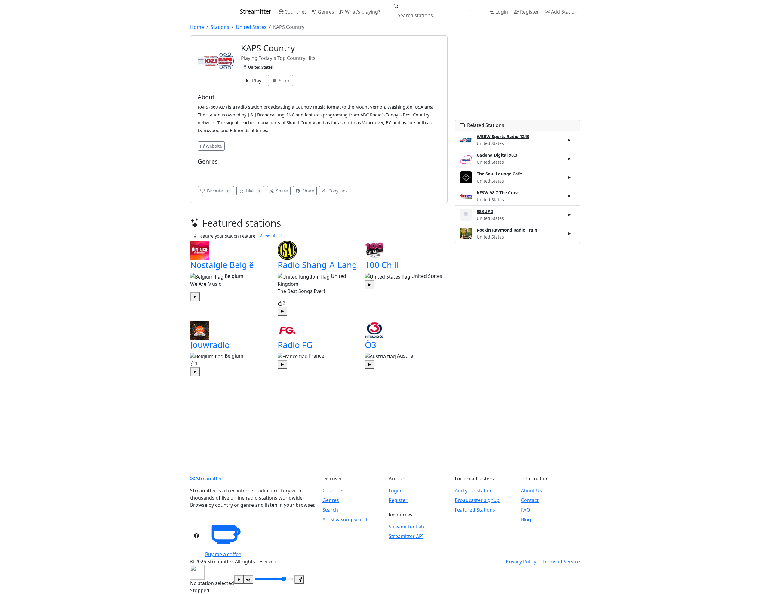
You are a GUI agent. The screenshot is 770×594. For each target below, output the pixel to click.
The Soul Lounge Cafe (499, 174)
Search (330, 509)
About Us (531, 490)
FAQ (525, 509)
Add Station (564, 11)
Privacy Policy (521, 561)
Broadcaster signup (477, 500)
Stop (283, 80)
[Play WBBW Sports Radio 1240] (570, 140)
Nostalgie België (222, 264)
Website (214, 146)
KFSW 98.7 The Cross (498, 192)
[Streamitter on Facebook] (196, 535)
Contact (530, 500)
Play (256, 80)
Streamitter (208, 478)
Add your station (474, 490)
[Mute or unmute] (248, 579)
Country (207, 170)
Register (529, 11)
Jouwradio (210, 344)
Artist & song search (345, 519)
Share (281, 191)
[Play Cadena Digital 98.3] (570, 159)
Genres (326, 11)
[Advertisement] (517, 77)
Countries (296, 11)
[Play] (239, 579)
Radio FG (295, 344)
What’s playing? (362, 11)
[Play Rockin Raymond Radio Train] (570, 233)
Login (501, 11)
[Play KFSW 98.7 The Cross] (570, 196)
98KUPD (485, 211)
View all (268, 235)
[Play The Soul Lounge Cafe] (570, 177)
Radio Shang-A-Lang (317, 264)
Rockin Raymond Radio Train (507, 230)
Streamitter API (406, 536)
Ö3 (370, 344)
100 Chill (381, 264)
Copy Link (337, 191)
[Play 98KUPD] (570, 215)
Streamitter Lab (406, 526)
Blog (526, 519)
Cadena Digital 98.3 (497, 155)
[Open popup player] (299, 579)
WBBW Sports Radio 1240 (503, 136)
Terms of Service (561, 561)
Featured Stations (475, 509)
